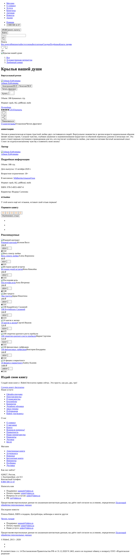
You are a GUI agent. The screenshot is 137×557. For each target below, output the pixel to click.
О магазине (11, 425)
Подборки (54, 44)
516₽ (4, 342)
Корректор (11, 404)
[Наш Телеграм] (7, 546)
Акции (9, 18)
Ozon (32, 178)
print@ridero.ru (27, 493)
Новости (10, 15)
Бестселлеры (26, 44)
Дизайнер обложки (15, 406)
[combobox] (68, 35)
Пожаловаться (8, 121)
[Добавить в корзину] (11, 92)
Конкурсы (11, 10)
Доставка (10, 465)
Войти (4, 33)
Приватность (12, 432)
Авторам (10, 13)
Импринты (16, 44)
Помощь (10, 22)
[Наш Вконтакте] (7, 544)
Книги (9, 427)
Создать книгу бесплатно (12, 387)
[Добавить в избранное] (3, 113)
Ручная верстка (13, 399)
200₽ (4, 248)
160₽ (4, 315)
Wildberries (18, 178)
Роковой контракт (9, 242)
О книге (5, 124)
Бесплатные (37, 44)
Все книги (6, 44)
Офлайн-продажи (14, 394)
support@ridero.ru (25, 491)
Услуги (9, 8)
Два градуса (6, 296)
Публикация (12, 411)
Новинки (10, 456)
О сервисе (11, 6)
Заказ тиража (12, 409)
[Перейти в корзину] (6, 48)
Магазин (10, 3)
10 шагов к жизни (9, 323)
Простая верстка (13, 397)
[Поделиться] (3, 117)
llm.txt (9, 442)
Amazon (26, 178)
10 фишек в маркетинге (12, 363)
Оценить (18, 110)
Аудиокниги (12, 453)
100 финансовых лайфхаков (13, 349)
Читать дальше (7, 519)
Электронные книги (15, 451)
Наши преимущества (16, 435)
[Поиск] (3, 39)
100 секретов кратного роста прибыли (18, 336)
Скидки (46, 44)
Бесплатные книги (14, 458)
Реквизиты (11, 437)
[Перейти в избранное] (2, 48)
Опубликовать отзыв (10, 216)
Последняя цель (8, 282)
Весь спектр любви (10, 256)
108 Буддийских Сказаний (13, 309)
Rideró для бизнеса (14, 413)
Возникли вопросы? (15, 430)
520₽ (4, 329)
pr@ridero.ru (15, 498)
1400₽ (4, 369)
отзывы (12, 124)
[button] (68, 38)
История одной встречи (12, 269)
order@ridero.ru (33, 496)
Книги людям (65, 44)
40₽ (4, 262)
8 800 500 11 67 (8, 482)
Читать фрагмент (9, 89)
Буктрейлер (11, 401)
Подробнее (6, 107)
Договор (10, 439)
